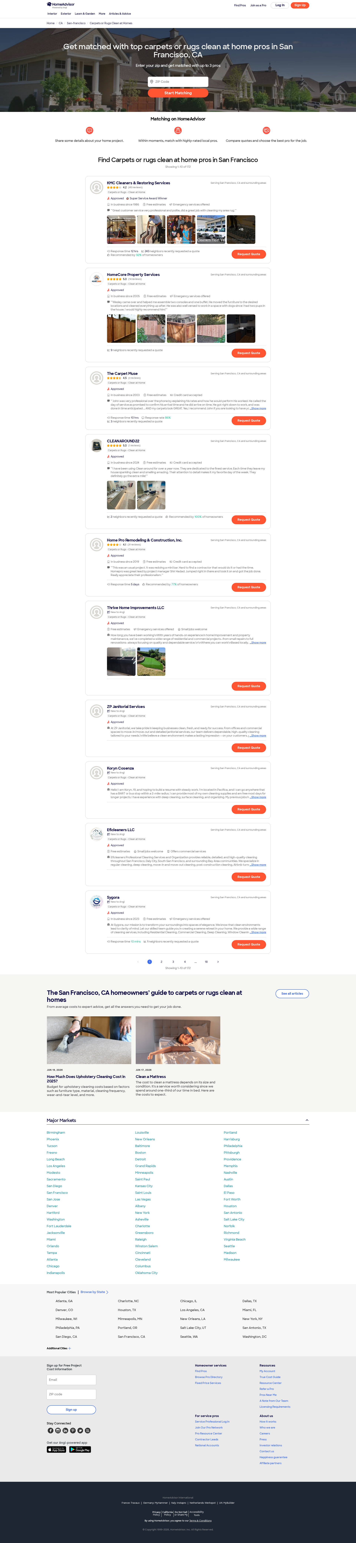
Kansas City (144, 1186)
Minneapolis (144, 1173)
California (167, 1513)
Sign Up (300, 5)
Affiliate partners (270, 1463)
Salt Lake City (234, 1219)
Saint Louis (143, 1193)
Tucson (52, 1146)
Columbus (143, 1266)
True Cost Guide (270, 1377)
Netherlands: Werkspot (203, 1502)
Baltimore (142, 1146)
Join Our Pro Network (209, 1427)
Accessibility (196, 1514)
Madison (230, 1253)
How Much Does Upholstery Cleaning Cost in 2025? (86, 1078)
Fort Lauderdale (59, 1226)
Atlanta (52, 1259)
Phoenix (53, 1139)
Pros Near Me (268, 1395)
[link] (178, 187)
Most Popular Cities (61, 1292)
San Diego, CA (66, 1337)
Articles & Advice (120, 13)
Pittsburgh (232, 1153)
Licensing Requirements (275, 1406)
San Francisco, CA (131, 1337)
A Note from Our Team (274, 1401)
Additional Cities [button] (57, 1348)
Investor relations (271, 1445)
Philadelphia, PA (68, 1328)
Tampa (52, 1253)
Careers (265, 1433)
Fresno (52, 1153)
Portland (230, 1133)
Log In (280, 5)
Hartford (53, 1213)
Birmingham (56, 1133)
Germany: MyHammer (155, 1502)
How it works (268, 1421)
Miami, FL (250, 1310)
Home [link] (51, 23)
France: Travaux (131, 1502)
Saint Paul (142, 1179)
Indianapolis (56, 1273)
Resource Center (271, 1383)
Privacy (156, 1513)
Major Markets (61, 1120)
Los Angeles (56, 1166)
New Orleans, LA (192, 1319)
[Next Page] (218, 962)
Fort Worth (232, 1199)
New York (142, 1213)
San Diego (54, 1186)
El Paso (229, 1193)
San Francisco (57, 1193)
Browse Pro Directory (208, 1377)
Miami (51, 1239)
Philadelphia (233, 1146)
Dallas (228, 1186)
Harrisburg (232, 1139)
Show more (258, 408)
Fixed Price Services (208, 1383)
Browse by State (93, 1292)
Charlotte (142, 1226)
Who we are (267, 1427)
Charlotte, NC (128, 1301)
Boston (140, 1153)
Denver (52, 1206)
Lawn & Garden (85, 13)
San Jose (53, 1199)
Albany (140, 1206)
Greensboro (144, 1233)
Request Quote (249, 254)
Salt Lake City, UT (193, 1328)
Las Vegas (143, 1199)
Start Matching (178, 93)
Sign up (71, 1410)
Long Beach (56, 1159)
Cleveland (143, 1259)
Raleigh (140, 1239)
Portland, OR (127, 1328)
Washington (56, 1219)
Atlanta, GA (64, 1301)
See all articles (292, 994)
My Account (267, 1371)
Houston (230, 1206)
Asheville (142, 1219)
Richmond (231, 1233)
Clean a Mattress (151, 1076)
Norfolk (229, 1226)
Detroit (140, 1159)
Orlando (53, 1246)
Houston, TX (127, 1310)
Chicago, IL (188, 1301)
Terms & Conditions (200, 1520)
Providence (232, 1159)
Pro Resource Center (208, 1433)
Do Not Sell (181, 1513)
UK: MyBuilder (227, 1502)
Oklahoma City (146, 1273)
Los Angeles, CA (192, 1310)
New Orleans (145, 1139)
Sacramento (56, 1179)
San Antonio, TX (254, 1328)
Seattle (229, 1246)
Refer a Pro (267, 1389)
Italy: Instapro (178, 1502)
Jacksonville (56, 1233)
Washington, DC (255, 1337)
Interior (52, 13)
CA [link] (61, 23)
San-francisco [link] (76, 23)
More (102, 13)
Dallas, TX (250, 1301)
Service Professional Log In (212, 1421)
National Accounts (207, 1445)
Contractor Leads (206, 1439)
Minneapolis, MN (130, 1319)
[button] (121, 229)
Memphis (231, 1166)
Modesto (53, 1173)
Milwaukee (232, 1259)
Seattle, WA (189, 1337)
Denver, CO (64, 1310)
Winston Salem (146, 1246)
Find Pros (201, 1371)
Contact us (267, 1451)
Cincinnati (142, 1253)
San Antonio (233, 1213)
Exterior (66, 13)
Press (263, 1439)
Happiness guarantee (273, 1457)
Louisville (142, 1133)
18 (206, 961)
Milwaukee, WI (66, 1319)
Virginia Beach (234, 1239)
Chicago (53, 1266)
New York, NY (253, 1319)
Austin (228, 1179)
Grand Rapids (145, 1166)
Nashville (230, 1173)
